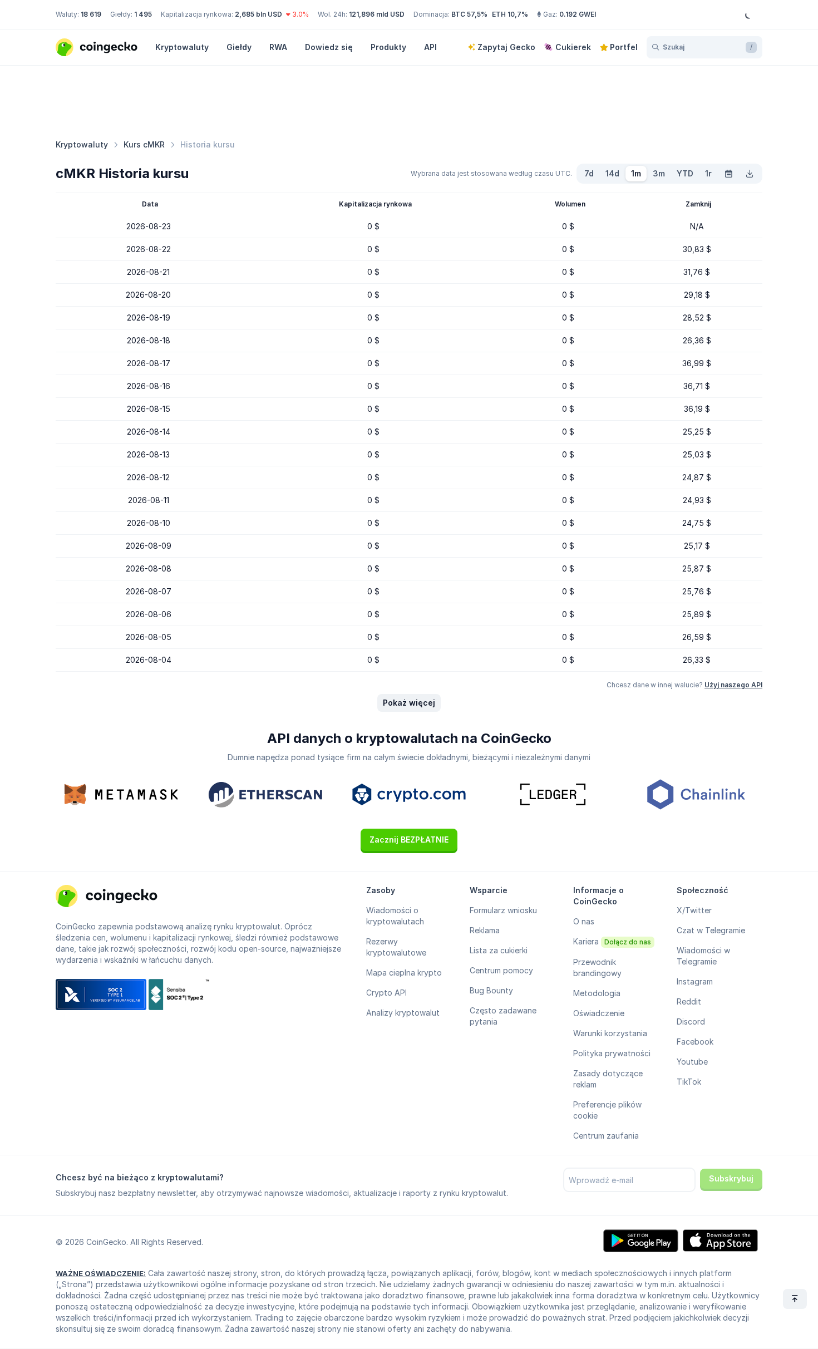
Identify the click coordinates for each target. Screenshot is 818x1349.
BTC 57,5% (469, 14)
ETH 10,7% (510, 14)
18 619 (91, 14)
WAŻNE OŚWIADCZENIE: (101, 1273)
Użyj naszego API (733, 685)
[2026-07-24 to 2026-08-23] (728, 173)
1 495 (143, 14)
